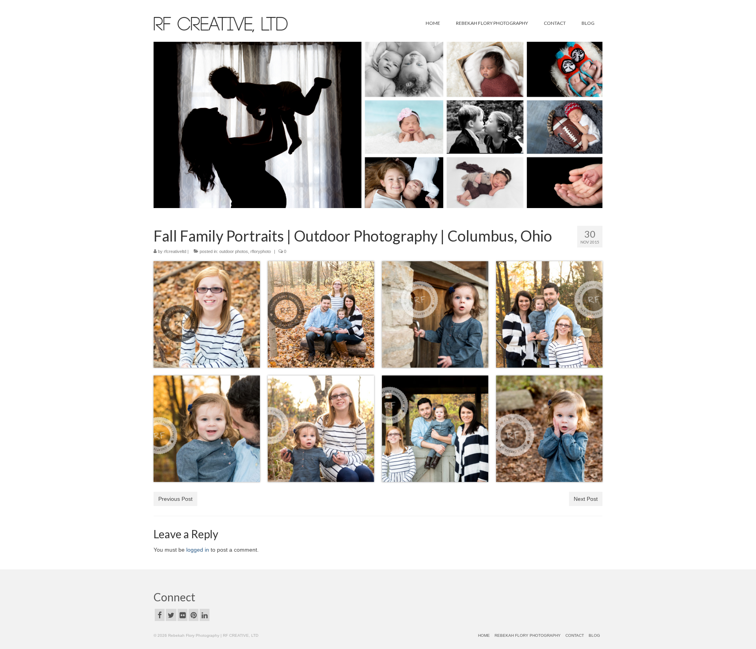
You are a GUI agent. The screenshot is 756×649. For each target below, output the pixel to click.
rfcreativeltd (175, 251)
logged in (197, 550)
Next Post (586, 499)
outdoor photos (233, 251)
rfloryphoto (260, 251)
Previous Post (175, 499)
